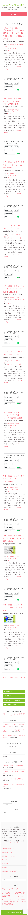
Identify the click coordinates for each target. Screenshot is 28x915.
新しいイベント (8, 28)
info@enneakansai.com (14, 842)
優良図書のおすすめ (7, 852)
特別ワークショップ (17, 902)
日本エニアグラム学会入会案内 (9, 871)
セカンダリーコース (9, 695)
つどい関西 (12, 48)
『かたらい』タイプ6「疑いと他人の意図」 (13, 765)
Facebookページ (14, 794)
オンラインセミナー (12, 238)
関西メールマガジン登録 (10, 704)
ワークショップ (13, 489)
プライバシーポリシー (7, 859)
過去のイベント (20, 28)
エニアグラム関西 (14, 5)
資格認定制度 (5, 863)
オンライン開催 (13, 234)
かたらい (6, 889)
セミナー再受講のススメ (8, 848)
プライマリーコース (9, 691)
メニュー (15, 14)
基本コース (7, 902)
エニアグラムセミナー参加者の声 (12, 700)
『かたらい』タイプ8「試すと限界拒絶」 (13, 779)
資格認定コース (12, 904)
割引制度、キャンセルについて (9, 856)
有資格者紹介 (5, 867)
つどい (9, 50)
